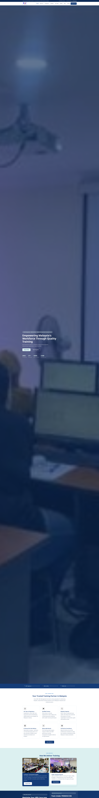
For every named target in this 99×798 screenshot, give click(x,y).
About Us (41, 3)
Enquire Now (73, 3)
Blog (65, 3)
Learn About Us (50, 742)
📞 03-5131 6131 (69, 0)
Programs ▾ (47, 3)
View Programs (36, 349)
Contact (68, 3)
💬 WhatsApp (75, 0)
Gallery (61, 3)
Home (37, 3)
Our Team (56, 3)
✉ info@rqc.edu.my (62, 0)
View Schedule (56, 782)
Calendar (52, 3)
